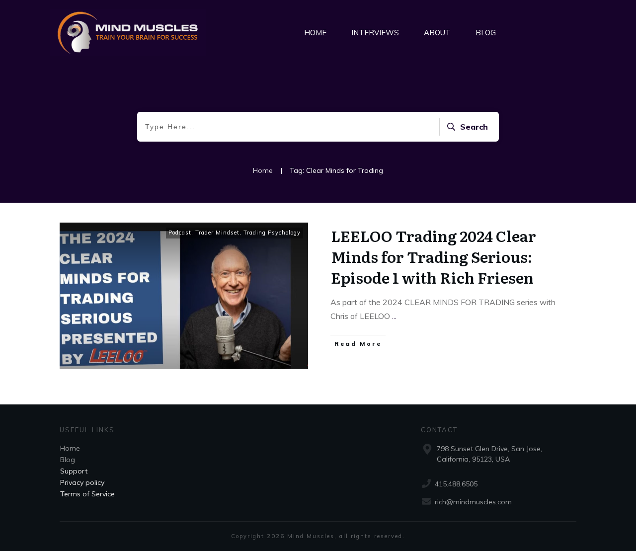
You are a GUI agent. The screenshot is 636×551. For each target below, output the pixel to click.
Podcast (179, 232)
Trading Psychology (272, 232)
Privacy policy (82, 482)
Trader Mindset (217, 232)
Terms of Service (87, 493)
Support (73, 471)
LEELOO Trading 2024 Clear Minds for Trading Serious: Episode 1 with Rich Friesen (433, 256)
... (394, 316)
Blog (67, 459)
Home (70, 448)
